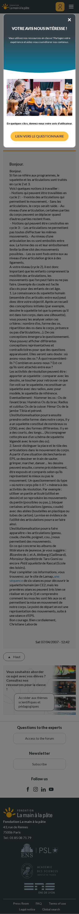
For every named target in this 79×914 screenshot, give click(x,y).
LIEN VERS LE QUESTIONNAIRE (39, 136)
